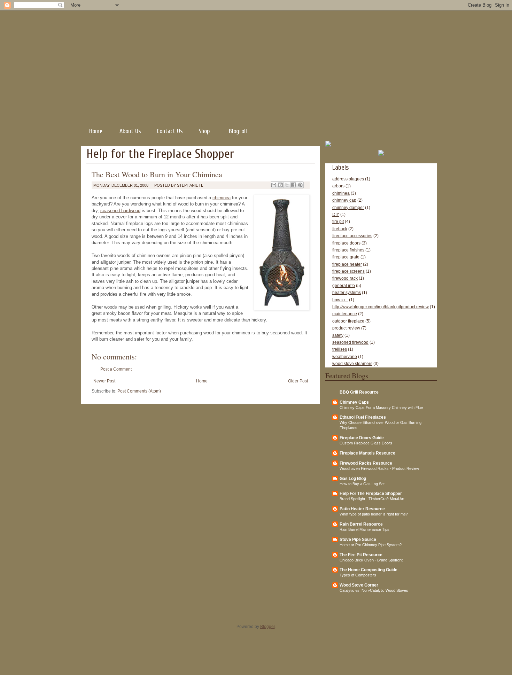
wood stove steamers (352, 363)
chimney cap (344, 200)
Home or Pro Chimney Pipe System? (371, 545)
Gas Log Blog (353, 478)
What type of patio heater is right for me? (374, 514)
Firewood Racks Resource (366, 463)
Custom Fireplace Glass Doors (366, 443)
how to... (340, 299)
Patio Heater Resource (362, 508)
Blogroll (238, 131)
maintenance (344, 313)
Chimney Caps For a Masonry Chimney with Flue (381, 407)
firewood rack (345, 278)
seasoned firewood (350, 342)
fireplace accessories (352, 235)
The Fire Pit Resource (361, 554)
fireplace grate (345, 257)
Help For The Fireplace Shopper (371, 493)
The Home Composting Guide (368, 569)
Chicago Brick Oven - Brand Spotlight (371, 560)
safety (337, 335)
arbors (338, 186)
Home (95, 131)
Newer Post (104, 381)
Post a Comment (116, 369)
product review (346, 328)
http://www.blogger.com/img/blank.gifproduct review (380, 306)
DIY (335, 214)
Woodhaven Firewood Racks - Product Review (379, 468)
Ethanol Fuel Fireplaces (363, 417)
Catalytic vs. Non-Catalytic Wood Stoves (374, 590)
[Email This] (273, 184)
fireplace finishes (348, 250)
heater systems (346, 292)
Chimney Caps (354, 402)
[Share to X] (287, 184)
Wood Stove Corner (359, 585)
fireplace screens (348, 271)
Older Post (298, 381)
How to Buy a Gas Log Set (362, 484)
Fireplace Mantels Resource (367, 453)
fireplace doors (346, 243)
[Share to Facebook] (293, 184)
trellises (339, 349)
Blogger (267, 626)
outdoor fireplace (348, 321)
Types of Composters (358, 575)
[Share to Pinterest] (300, 184)
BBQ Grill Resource (359, 392)
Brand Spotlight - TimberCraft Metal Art (372, 499)
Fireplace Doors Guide (362, 437)
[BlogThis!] (280, 184)
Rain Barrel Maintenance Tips (364, 529)
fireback (339, 228)
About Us (130, 131)
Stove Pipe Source (358, 539)
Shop (204, 131)
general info (343, 285)
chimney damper (348, 207)
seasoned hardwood (120, 210)
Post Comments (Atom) (139, 391)
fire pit (338, 221)
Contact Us (170, 131)
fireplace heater (347, 264)
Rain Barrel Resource (361, 524)
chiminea (221, 197)
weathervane (344, 356)
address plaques (348, 179)
